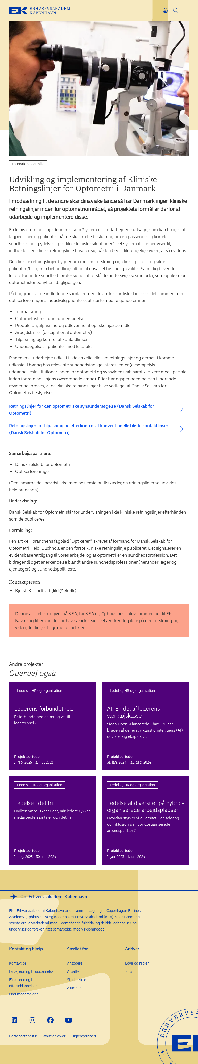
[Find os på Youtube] (68, 1020)
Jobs (128, 971)
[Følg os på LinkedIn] (14, 1020)
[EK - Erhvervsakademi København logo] (44, 10)
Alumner (74, 987)
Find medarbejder (23, 994)
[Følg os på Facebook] (50, 1020)
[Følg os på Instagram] (32, 1020)
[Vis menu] (186, 10)
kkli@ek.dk (64, 590)
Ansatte (73, 971)
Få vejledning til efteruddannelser (23, 982)
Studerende (76, 979)
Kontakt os (17, 963)
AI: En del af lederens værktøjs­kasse (133, 712)
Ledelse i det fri (33, 802)
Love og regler (137, 963)
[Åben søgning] (175, 10)
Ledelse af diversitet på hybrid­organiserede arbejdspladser (145, 806)
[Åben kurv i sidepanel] (165, 10)
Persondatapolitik (23, 1036)
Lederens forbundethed (43, 708)
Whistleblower (54, 1036)
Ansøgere (74, 963)
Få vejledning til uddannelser (32, 971)
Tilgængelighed (83, 1036)
